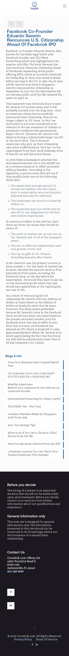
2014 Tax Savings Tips (21, 425)
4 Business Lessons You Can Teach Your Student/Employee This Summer (33, 453)
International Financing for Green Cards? (34, 399)
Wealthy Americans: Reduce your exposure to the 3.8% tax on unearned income (34, 388)
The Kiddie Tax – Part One (24, 406)
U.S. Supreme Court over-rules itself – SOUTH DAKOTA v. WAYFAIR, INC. (32, 375)
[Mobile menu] (64, 6)
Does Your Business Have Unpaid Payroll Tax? (33, 364)
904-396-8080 (15, 571)
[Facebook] (32, 644)
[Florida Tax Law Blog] (34, 6)
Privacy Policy (23, 639)
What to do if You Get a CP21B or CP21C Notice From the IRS (32, 434)
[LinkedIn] (36, 644)
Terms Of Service (46, 639)
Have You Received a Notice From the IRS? (34, 444)
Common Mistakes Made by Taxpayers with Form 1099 (32, 416)
